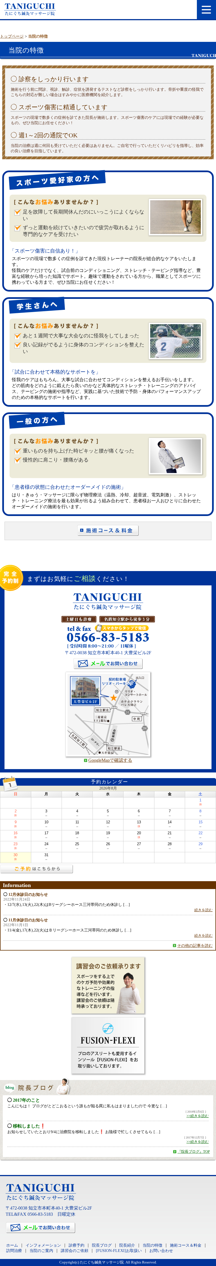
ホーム (12, 1245)
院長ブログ (102, 1245)
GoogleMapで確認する (110, 760)
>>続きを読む (197, 1116)
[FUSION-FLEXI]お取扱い (119, 1250)
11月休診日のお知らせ (28, 920)
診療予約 (76, 1245)
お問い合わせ (161, 1250)
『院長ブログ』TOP (193, 1151)
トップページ (12, 36)
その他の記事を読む (195, 945)
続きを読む (203, 910)
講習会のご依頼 (74, 1250)
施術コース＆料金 (185, 1245)
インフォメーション (43, 1245)
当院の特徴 (152, 1245)
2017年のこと (26, 1100)
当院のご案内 (41, 1250)
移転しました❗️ (29, 1126)
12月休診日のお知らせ (28, 894)
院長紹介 (127, 1245)
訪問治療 (14, 1250)
